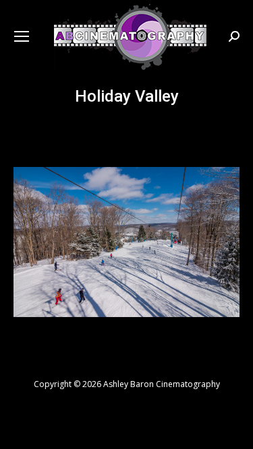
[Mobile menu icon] (21, 36)
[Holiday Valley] (126, 242)
